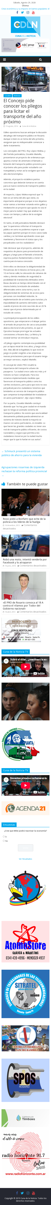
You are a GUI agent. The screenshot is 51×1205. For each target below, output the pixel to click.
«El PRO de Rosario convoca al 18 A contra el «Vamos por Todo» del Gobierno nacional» (23, 605)
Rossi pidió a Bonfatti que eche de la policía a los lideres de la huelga (24, 520)
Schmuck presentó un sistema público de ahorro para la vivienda (21, 453)
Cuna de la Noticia (29, 126)
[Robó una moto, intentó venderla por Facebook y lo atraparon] (25, 536)
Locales (8, 96)
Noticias (17, 96)
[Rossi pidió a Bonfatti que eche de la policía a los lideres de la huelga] (25, 490)
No (6, 841)
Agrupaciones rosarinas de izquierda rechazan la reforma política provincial (24, 471)
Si (6, 836)
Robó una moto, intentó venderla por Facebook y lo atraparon (25, 561)
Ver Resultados (25, 859)
